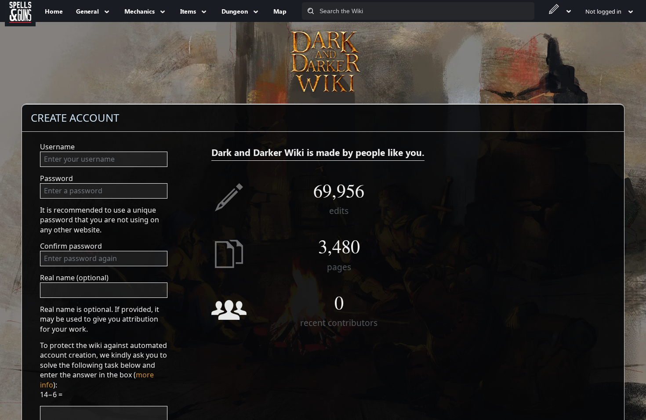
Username (57, 147)
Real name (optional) (74, 277)
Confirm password (71, 246)
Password (56, 178)
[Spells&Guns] (20, 11)
